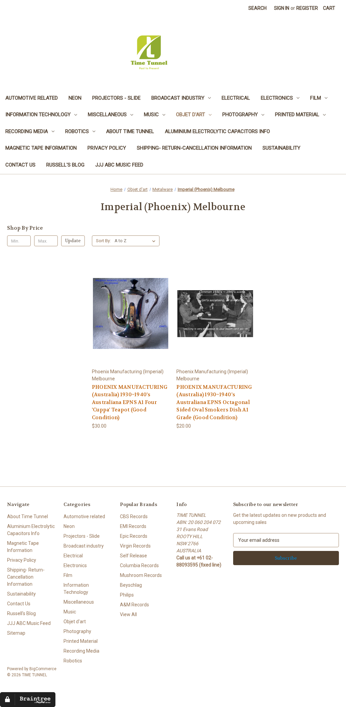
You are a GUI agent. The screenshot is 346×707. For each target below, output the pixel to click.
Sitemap (16, 633)
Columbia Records (139, 565)
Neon (75, 98)
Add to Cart (131, 319)
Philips (127, 595)
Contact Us (20, 165)
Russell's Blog (65, 165)
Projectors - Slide (116, 98)
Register (307, 8)
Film (315, 98)
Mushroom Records (141, 575)
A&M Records (134, 604)
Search (257, 8)
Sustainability (281, 148)
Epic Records (133, 536)
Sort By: (103, 240)
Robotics (77, 131)
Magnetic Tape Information (41, 148)
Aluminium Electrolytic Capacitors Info (217, 131)
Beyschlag (131, 585)
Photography (240, 114)
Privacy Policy (107, 148)
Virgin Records (135, 546)
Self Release (133, 555)
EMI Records (133, 526)
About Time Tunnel (130, 131)
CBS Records (134, 516)
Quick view (130, 307)
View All (128, 614)
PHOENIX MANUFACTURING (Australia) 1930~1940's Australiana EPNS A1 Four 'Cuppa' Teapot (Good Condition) (129, 402)
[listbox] (136, 241)
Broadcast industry (177, 98)
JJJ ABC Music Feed (119, 165)
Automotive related (31, 98)
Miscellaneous (107, 114)
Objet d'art (190, 114)
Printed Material (297, 114)
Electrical (236, 98)
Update (73, 241)
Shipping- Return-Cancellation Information (194, 148)
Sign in (281, 8)
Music (151, 114)
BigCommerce (42, 668)
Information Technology (38, 114)
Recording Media (26, 131)
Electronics (277, 98)
